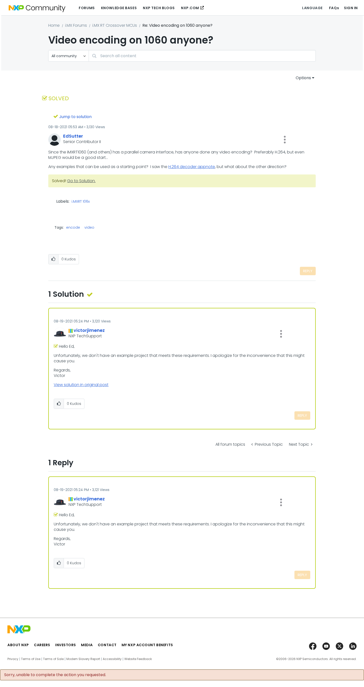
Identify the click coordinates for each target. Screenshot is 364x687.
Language (312, 7)
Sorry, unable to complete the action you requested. (55, 675)
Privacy (12, 659)
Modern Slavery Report (83, 659)
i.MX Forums (76, 25)
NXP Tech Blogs (159, 7)
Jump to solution (75, 117)
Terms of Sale (53, 659)
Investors (65, 644)
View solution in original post (81, 385)
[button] (285, 139)
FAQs (334, 7)
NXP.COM (190, 7)
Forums (87, 7)
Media (87, 644)
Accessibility (112, 659)
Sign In (351, 7)
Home (54, 25)
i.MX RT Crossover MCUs (114, 25)
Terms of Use (30, 659)
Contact (107, 644)
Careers (42, 644)
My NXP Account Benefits (147, 644)
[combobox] (202, 56)
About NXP (18, 644)
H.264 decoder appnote (191, 167)
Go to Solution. (81, 181)
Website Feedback (138, 659)
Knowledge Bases (119, 7)
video (89, 227)
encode (73, 227)
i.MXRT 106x (81, 201)
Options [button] (303, 78)
